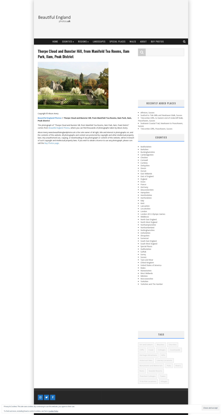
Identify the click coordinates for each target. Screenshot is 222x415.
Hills (163, 355)
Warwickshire (146, 270)
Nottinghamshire (148, 230)
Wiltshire (144, 276)
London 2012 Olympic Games (153, 214)
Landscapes (99, 41)
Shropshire (145, 235)
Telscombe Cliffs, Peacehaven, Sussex (156, 129)
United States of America (151, 265)
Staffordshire (146, 249)
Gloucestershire (147, 190)
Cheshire (144, 157)
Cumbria (144, 163)
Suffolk (143, 252)
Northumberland (147, 227)
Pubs (169, 366)
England (144, 179)
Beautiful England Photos (59, 128)
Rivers (178, 366)
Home (55, 41)
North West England (149, 222)
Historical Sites (146, 360)
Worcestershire (147, 278)
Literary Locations (164, 360)
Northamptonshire (148, 225)
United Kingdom (147, 262)
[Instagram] (40, 397)
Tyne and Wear (147, 260)
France (143, 184)
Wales (133, 41)
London (144, 211)
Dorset (143, 171)
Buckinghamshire (148, 152)
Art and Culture (146, 345)
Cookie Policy (53, 411)
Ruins (142, 371)
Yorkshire (144, 281)
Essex (143, 181)
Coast (151, 350)
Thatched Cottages (148, 376)
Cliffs (142, 350)
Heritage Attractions (148, 355)
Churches (173, 345)
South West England (149, 243)
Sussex (143, 257)
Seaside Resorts (155, 371)
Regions (82, 41)
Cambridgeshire (147, 155)
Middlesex (145, 217)
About (143, 41)
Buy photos (157, 41)
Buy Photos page (51, 143)
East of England (147, 176)
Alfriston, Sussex (147, 112)
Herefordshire (146, 195)
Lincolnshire (145, 208)
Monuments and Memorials (151, 366)
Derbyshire (145, 165)
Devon (143, 168)
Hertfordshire (146, 198)
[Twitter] (46, 397)
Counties (67, 41)
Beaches (160, 345)
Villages (164, 381)
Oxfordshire (145, 233)
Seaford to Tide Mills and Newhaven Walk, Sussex (161, 115)
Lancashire (145, 206)
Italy (142, 200)
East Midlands (146, 173)
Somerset (145, 238)
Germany (144, 187)
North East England (149, 219)
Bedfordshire (146, 146)
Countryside (175, 350)
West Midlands (147, 273)
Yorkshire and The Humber (152, 284)
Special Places (118, 41)
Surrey (143, 254)
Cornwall (144, 160)
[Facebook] (52, 397)
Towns (162, 376)
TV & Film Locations (148, 381)
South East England (149, 241)
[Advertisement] (140, 19)
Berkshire (144, 149)
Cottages (161, 350)
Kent (142, 203)
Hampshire (145, 192)
